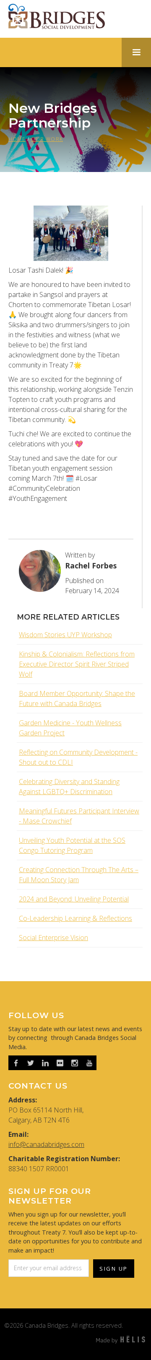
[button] (136, 52)
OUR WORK (47, 139)
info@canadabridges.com (46, 1144)
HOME (17, 139)
